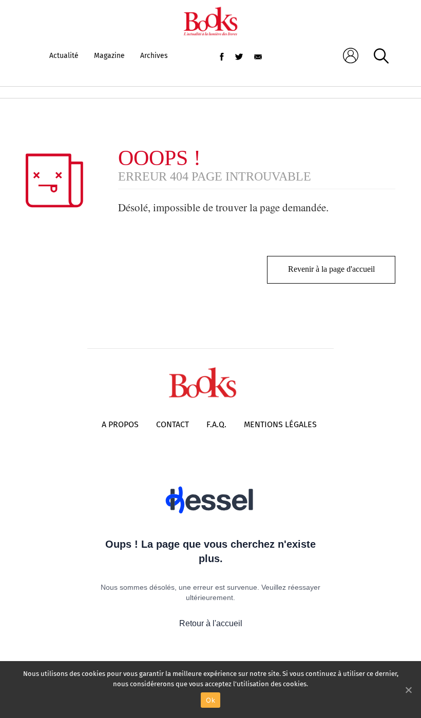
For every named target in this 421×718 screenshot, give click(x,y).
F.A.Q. (216, 424)
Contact (172, 424)
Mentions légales (280, 424)
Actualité (64, 55)
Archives (154, 55)
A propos (120, 424)
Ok (210, 700)
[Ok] (408, 690)
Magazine (109, 55)
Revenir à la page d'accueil (331, 269)
